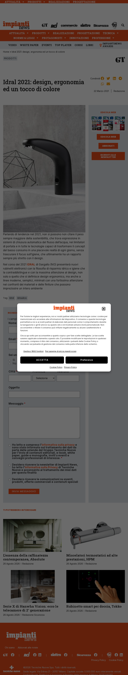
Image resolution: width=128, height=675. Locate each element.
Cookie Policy (56, 367)
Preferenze (86, 359)
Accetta (42, 360)
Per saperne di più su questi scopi (60, 351)
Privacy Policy (70, 367)
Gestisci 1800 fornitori (33, 351)
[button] (103, 309)
